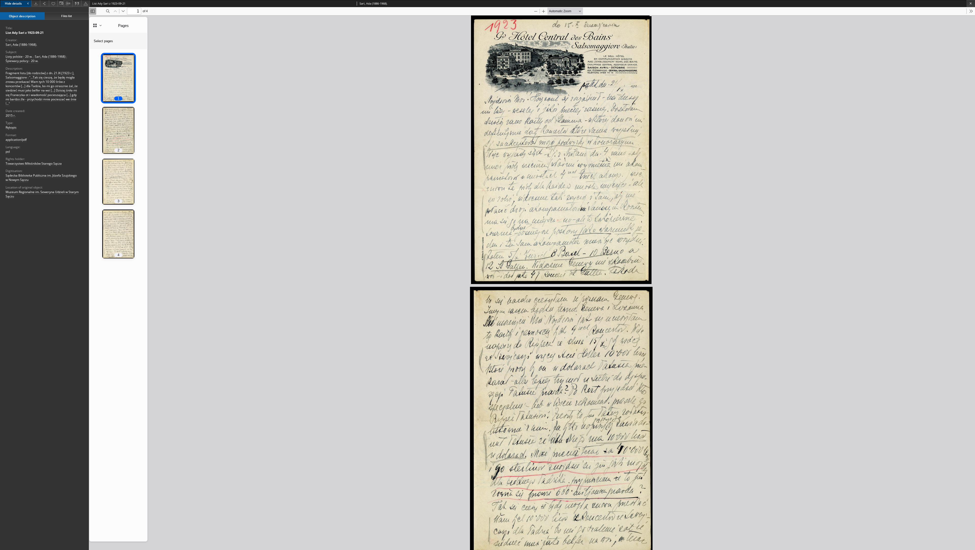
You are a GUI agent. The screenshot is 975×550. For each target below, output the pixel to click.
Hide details (13, 3)
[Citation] (77, 3)
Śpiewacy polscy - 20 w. (22, 61)
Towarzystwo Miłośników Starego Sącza (34, 163)
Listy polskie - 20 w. (19, 56)
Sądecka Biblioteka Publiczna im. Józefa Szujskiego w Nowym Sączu (41, 177)
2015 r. (10, 115)
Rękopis (11, 127)
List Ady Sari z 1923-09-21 (25, 32)
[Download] (35, 3)
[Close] (971, 3)
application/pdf (16, 139)
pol (8, 151)
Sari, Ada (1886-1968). (21, 44)
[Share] (44, 3)
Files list (66, 16)
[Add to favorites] (53, 3)
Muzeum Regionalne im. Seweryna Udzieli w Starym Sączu (42, 194)
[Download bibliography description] (68, 3)
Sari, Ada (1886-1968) (50, 56)
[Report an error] (85, 3)
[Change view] (61, 3)
